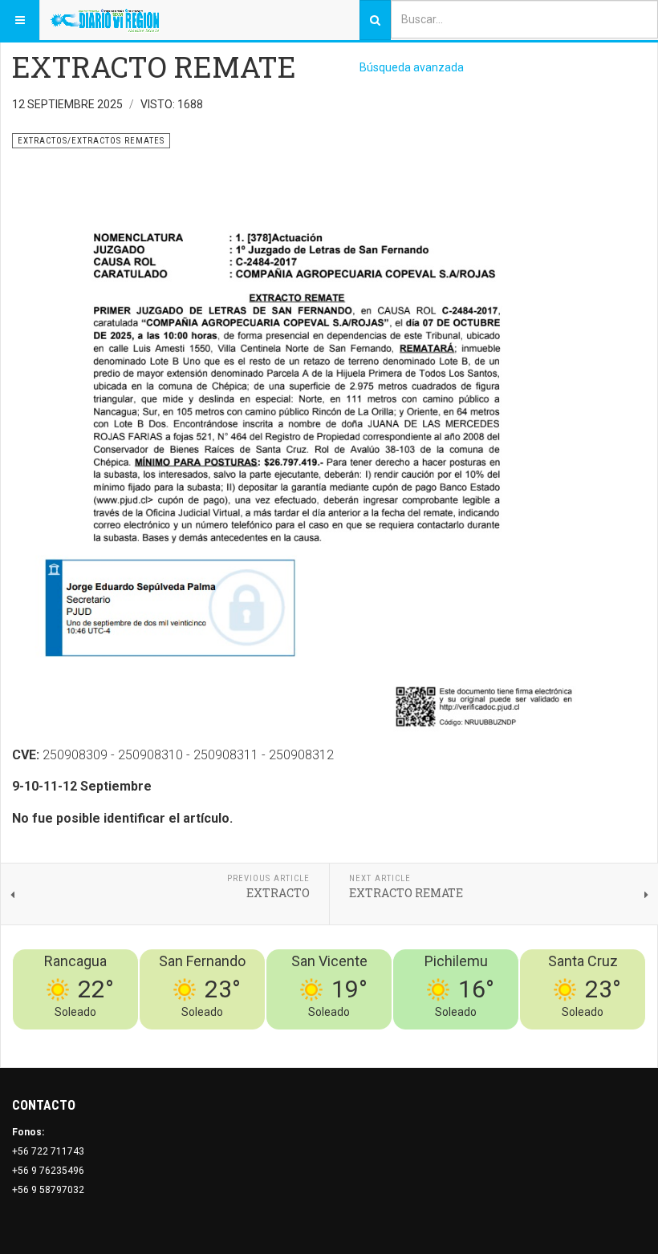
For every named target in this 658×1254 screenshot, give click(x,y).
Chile (408, 1039)
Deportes (446, 1039)
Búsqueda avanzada (411, 67)
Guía (592, 1039)
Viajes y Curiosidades (525, 1039)
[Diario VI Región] (105, 20)
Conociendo (363, 1039)
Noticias (626, 1039)
